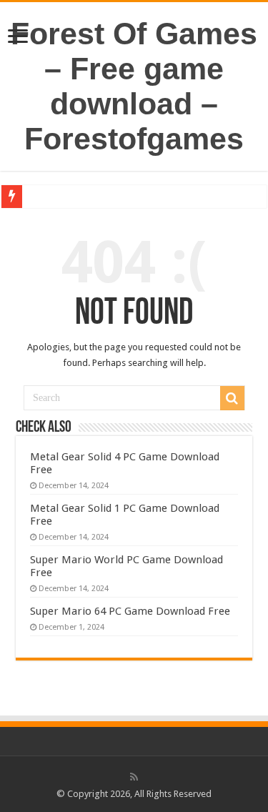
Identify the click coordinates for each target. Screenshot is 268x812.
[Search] (232, 398)
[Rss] (134, 777)
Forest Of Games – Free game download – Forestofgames (134, 86)
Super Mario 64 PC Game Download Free (130, 611)
